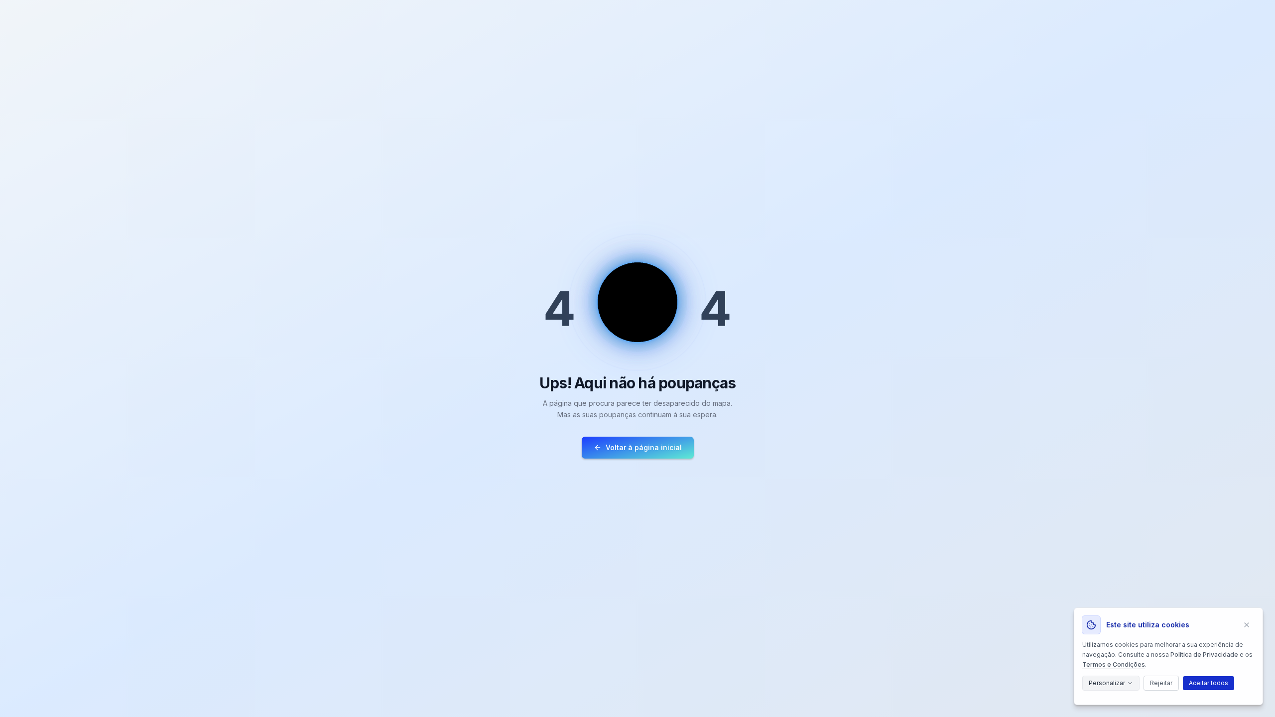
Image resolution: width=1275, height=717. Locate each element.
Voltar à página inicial (644, 447)
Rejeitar (1161, 683)
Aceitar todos (1208, 683)
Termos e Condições (1113, 664)
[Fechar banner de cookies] (1247, 625)
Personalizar (1107, 683)
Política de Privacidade (1204, 654)
